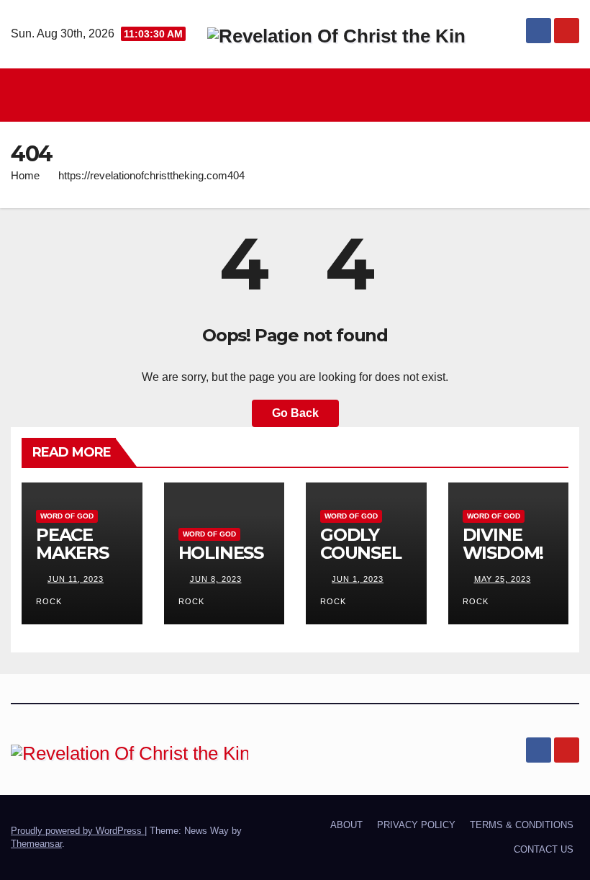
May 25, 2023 (502, 579)
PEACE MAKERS (72, 543)
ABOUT (346, 825)
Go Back (295, 413)
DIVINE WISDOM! (503, 543)
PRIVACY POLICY (416, 825)
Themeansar (36, 843)
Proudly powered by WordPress (78, 830)
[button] (569, 95)
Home (25, 175)
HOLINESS (220, 552)
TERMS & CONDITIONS (521, 825)
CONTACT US (543, 849)
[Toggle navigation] (298, 95)
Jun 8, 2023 (216, 579)
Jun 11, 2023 (75, 579)
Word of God (67, 516)
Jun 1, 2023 (358, 579)
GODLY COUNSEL (360, 543)
